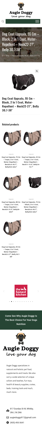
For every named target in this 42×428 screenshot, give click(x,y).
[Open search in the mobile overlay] (2, 21)
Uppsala (11, 154)
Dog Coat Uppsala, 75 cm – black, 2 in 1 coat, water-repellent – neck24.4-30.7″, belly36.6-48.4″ (31, 207)
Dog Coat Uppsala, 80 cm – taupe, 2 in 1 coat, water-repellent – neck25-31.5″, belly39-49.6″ (11, 207)
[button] (37, 71)
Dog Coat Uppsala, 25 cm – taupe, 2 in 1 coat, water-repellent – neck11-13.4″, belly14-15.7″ (31, 162)
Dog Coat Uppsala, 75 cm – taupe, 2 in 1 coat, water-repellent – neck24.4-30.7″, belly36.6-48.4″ (11, 162)
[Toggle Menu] (37, 21)
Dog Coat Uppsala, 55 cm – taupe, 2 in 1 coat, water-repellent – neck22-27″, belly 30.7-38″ (11, 252)
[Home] (3, 55)
